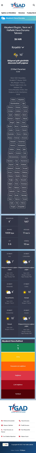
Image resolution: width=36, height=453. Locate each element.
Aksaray (10, 107)
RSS (6, 444)
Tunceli (25, 199)
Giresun (12, 145)
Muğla (11, 180)
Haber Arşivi (24, 436)
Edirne (25, 134)
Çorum (18, 130)
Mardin (18, 176)
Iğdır (24, 149)
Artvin (25, 111)
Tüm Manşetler (25, 429)
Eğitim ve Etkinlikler (8, 13)
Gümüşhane (21, 145)
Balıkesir (17, 115)
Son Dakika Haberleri (9, 436)
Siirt (18, 191)
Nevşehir (23, 180)
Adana (13, 99)
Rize (10, 187)
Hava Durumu (25, 421)
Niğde (10, 183)
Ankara (25, 107)
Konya (10, 172)
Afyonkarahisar (14, 103)
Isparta (11, 153)
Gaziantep (21, 141)
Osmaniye (24, 183)
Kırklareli (10, 168)
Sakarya (16, 187)
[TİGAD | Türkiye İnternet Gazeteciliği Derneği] (18, 5)
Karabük (23, 157)
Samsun (24, 187)
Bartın (24, 115)
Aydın (10, 115)
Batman (10, 118)
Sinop (24, 191)
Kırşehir (18, 168)
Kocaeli (25, 168)
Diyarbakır (11, 134)
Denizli (24, 130)
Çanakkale (24, 126)
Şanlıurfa (11, 191)
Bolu (23, 122)
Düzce (19, 134)
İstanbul (18, 153)
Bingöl (12, 122)
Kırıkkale (23, 164)
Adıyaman (21, 99)
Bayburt (18, 118)
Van (17, 203)
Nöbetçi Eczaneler (9, 421)
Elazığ (10, 138)
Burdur (10, 126)
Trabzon (17, 199)
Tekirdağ (23, 195)
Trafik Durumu (25, 425)
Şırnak (16, 195)
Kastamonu (24, 161)
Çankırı (11, 130)
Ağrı (23, 103)
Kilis (17, 164)
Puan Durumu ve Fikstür (7, 431)
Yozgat (13, 206)
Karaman (10, 161)
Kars (17, 161)
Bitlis (18, 122)
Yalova (23, 203)
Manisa (10, 176)
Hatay (18, 149)
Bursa (16, 126)
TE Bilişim (22, 450)
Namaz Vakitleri (8, 425)
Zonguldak (21, 206)
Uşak (11, 203)
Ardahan (18, 111)
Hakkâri (11, 149)
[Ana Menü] (2, 5)
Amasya (18, 107)
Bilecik (25, 118)
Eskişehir (13, 141)
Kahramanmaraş (14, 157)
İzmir (25, 153)
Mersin (25, 176)
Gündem (21, 13)
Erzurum (24, 138)
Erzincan (16, 138)
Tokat (10, 199)
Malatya (24, 172)
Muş (17, 180)
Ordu (16, 183)
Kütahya (17, 172)
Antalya (10, 111)
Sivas (10, 195)
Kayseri (11, 164)
